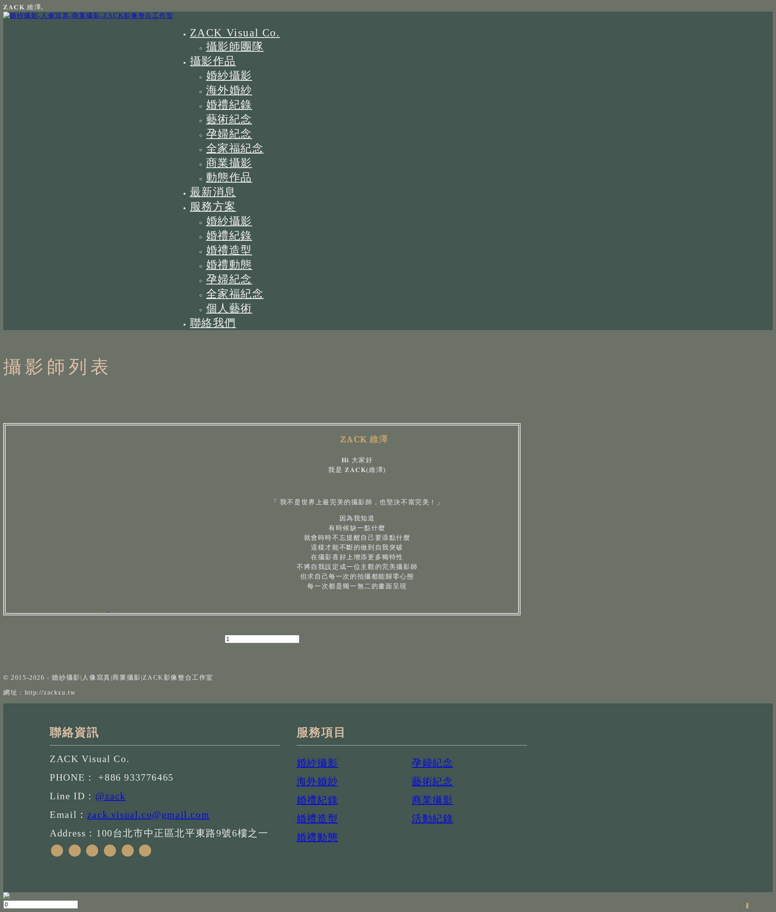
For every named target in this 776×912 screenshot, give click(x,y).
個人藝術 (229, 308)
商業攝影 (229, 163)
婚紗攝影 (229, 76)
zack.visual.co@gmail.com (148, 814)
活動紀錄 (432, 818)
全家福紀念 (235, 148)
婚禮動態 (229, 265)
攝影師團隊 (235, 46)
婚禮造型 (229, 250)
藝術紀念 (229, 119)
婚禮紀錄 (229, 105)
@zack (110, 796)
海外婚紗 (229, 90)
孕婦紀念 (229, 134)
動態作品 (229, 177)
